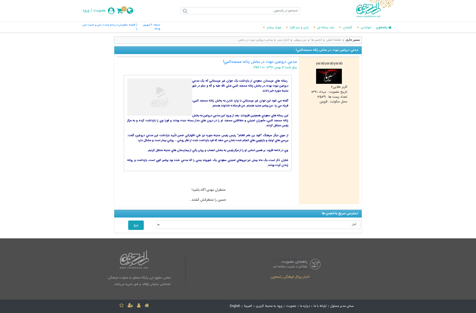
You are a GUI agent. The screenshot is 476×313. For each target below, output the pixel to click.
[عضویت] (130, 306)
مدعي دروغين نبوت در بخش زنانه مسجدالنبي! (260, 62)
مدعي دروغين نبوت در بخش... (254, 39)
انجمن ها (316, 39)
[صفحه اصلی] (147, 306)
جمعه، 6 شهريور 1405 (151, 27)
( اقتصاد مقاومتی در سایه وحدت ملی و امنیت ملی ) (110, 27)
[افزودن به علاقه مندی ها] (121, 306)
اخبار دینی (283, 39)
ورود (85, 11)
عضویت (99, 11)
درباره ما (305, 306)
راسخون (381, 28)
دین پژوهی (300, 39)
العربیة (248, 306)
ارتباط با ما (320, 306)
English (235, 306)
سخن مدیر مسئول (342, 306)
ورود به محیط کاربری (269, 306)
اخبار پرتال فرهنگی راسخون (290, 277)
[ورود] (139, 306)
